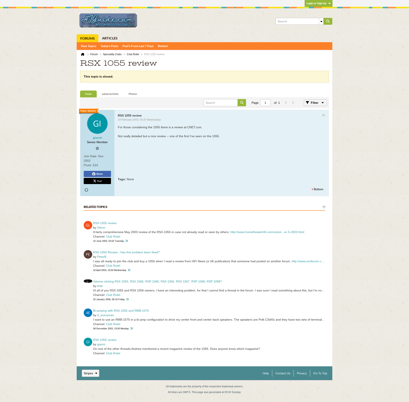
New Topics (88, 46)
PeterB (101, 256)
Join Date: (90, 156)
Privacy (302, 373)
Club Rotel (113, 236)
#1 (323, 115)
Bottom (163, 46)
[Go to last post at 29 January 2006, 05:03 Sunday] (127, 299)
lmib (100, 286)
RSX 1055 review (104, 339)
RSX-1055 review (105, 223)
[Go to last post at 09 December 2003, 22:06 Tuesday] (131, 328)
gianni (101, 344)
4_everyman (105, 315)
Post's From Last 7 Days (138, 46)
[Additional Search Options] (321, 21)
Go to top (320, 373)
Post (99, 181)
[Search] (327, 21)
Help (266, 373)
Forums (87, 38)
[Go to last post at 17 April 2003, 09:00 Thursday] (129, 270)
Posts (88, 93)
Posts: (88, 165)
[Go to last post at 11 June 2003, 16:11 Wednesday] (126, 241)
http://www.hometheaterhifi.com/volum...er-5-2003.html (267, 232)
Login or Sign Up (316, 3)
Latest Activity (110, 93)
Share (99, 174)
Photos (133, 93)
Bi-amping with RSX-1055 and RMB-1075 (121, 310)
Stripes (88, 373)
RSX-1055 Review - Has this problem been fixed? (126, 252)
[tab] (88, 94)
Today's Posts (109, 46)
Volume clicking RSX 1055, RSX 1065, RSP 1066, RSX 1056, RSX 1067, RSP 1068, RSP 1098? (157, 281)
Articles (110, 38)
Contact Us (282, 373)
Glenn (101, 227)
